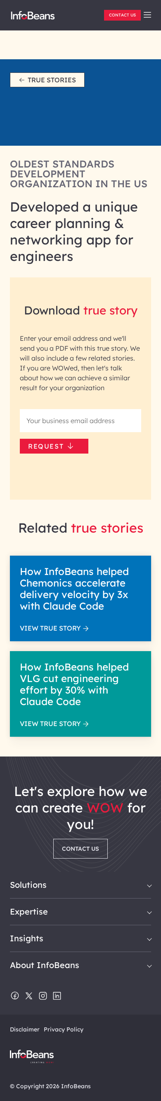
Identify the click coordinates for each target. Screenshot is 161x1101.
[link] (147, 15)
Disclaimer (25, 1029)
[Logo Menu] (33, 18)
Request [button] (46, 446)
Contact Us (122, 15)
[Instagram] (43, 996)
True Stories (52, 80)
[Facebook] (15, 996)
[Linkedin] (57, 996)
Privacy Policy (63, 1029)
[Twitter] (29, 996)
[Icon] (147, 15)
